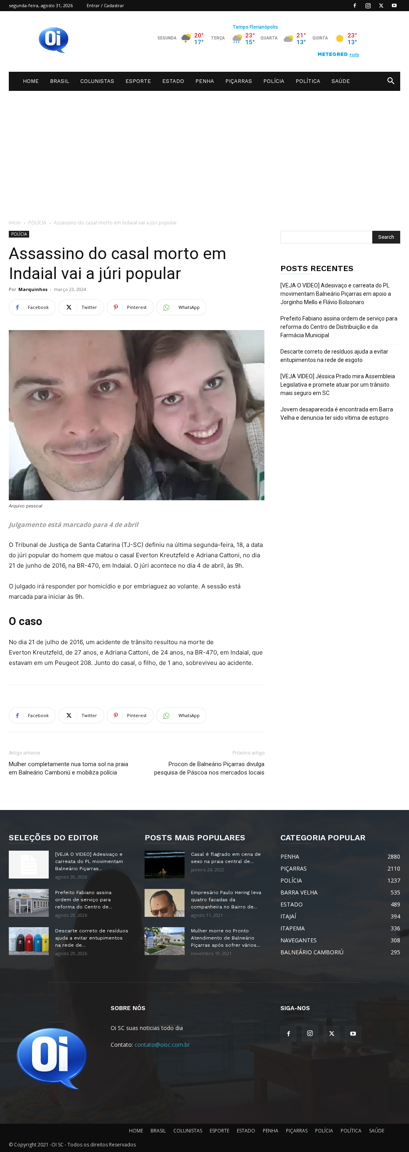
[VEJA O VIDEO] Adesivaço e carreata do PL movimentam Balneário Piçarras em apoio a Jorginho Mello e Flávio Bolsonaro (335, 293)
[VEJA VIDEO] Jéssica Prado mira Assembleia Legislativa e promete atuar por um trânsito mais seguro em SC (337, 384)
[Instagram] (368, 5)
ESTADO (173, 81)
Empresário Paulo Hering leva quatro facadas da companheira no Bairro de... (226, 900)
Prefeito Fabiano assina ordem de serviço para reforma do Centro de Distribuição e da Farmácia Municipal (338, 326)
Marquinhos (33, 289)
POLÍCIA (273, 81)
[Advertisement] (204, 150)
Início (15, 222)
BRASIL (59, 81)
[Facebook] (355, 5)
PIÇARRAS (238, 81)
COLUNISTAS (97, 81)
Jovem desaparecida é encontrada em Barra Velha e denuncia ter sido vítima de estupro (336, 413)
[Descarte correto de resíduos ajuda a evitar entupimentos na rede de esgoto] (29, 941)
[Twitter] (381, 5)
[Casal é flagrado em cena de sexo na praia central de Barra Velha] (165, 865)
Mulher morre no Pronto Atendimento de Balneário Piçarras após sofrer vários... (225, 938)
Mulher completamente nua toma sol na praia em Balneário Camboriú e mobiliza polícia (68, 768)
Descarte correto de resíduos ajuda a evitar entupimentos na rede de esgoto (334, 355)
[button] (390, 82)
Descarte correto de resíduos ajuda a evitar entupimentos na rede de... (91, 938)
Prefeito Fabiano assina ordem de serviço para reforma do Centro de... (83, 900)
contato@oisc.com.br (162, 1044)
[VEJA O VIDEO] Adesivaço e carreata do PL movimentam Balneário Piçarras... (89, 861)
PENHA (204, 81)
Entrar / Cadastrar (105, 5)
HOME (31, 81)
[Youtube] (394, 5)
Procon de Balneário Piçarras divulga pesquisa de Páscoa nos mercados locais (209, 768)
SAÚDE (341, 81)
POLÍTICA (308, 81)
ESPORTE (138, 81)
